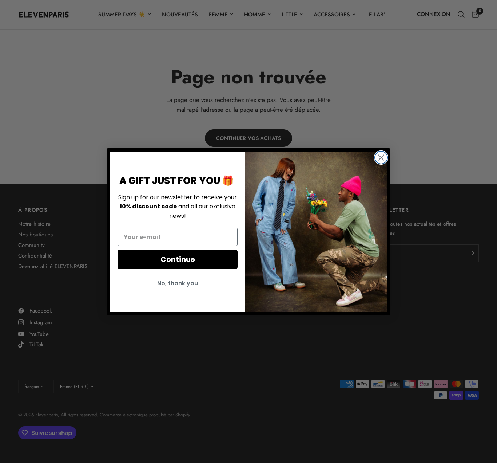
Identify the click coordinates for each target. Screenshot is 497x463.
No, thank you (177, 283)
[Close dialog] (381, 157)
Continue (177, 259)
